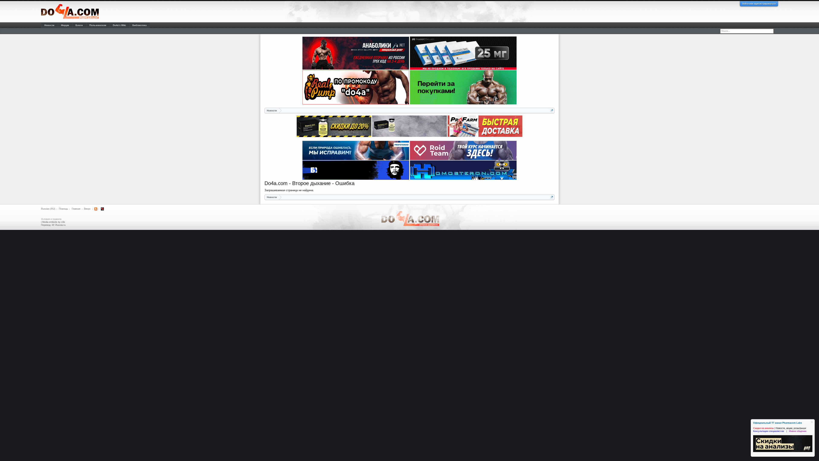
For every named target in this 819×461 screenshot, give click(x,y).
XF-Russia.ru (58, 225)
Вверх (87, 208)
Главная (76, 208)
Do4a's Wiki (119, 25)
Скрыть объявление (811, 422)
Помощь (63, 208)
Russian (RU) (48, 208)
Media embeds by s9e (53, 222)
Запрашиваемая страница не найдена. (289, 190)
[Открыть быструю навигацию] (551, 110)
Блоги (79, 25)
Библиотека (139, 25)
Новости (49, 25)
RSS (95, 208)
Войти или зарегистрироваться (759, 3)
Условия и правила (51, 219)
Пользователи (97, 25)
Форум (65, 25)
